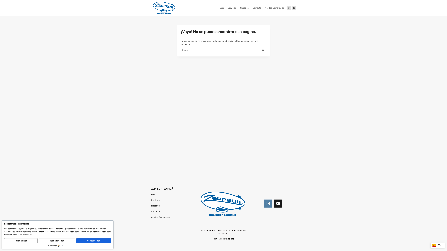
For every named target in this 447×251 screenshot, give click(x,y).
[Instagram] (289, 8)
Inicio (221, 8)
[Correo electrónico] (294, 8)
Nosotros (244, 8)
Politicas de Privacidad (223, 239)
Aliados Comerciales (274, 8)
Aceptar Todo (93, 240)
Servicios (232, 8)
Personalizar (21, 240)
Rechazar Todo (56, 240)
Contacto (257, 8)
